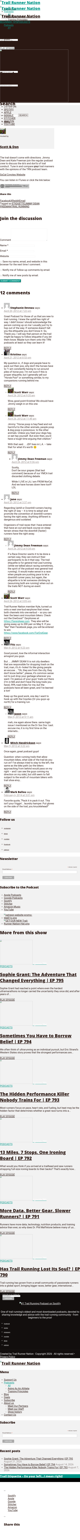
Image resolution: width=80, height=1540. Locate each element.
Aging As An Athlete (18, 1388)
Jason (17, 713)
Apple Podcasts (12, 895)
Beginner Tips (9, 21)
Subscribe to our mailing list (10, 1294)
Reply (7, 348)
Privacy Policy (7, 1356)
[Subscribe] (4, 1490)
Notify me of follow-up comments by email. (26, 269)
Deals (7, 1397)
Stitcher (8, 903)
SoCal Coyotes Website (12, 174)
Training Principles (18, 19)
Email (4, 250)
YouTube (9, 909)
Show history (15, 1411)
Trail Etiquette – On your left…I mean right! (31, 1476)
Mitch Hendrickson (22, 743)
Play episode (7, 48)
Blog (6, 1394)
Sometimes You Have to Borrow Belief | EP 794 (29, 1464)
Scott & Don (9, 45)
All (9, 1385)
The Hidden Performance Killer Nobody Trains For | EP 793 (34, 1097)
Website (4, 256)
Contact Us (10, 1414)
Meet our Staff (16, 1408)
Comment (5, 239)
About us (9, 1403)
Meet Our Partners (17, 47)
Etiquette (18, 203)
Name (4, 245)
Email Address (7, 869)
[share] (4, 1516)
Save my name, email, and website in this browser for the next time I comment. (23, 263)
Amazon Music (12, 906)
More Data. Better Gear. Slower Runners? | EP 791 (35, 1213)
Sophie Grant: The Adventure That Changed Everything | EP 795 (38, 977)
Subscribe (9, 41)
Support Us (10, 1379)
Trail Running (20, 206)
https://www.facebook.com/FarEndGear (26, 632)
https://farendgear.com (17, 621)
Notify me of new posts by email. (21, 275)
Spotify (8, 900)
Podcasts (9, 11)
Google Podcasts (13, 897)
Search (23, 115)
